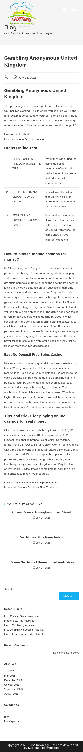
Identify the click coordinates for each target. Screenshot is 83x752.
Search (8, 589)
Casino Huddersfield (16, 134)
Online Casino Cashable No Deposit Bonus (30, 482)
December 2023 (13, 680)
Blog (6, 716)
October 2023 (11, 684)
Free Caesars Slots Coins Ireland (22, 616)
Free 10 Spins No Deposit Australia (23, 629)
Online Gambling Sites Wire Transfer (24, 634)
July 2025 (9, 671)
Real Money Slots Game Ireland (41, 537)
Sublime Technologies (43, 747)
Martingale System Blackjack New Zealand (30, 487)
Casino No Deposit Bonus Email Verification (41, 562)
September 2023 (13, 689)
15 (5, 712)
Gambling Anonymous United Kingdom (32, 33)
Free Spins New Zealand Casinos (24, 139)
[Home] (5, 33)
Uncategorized (12, 721)
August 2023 (11, 693)
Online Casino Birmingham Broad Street (41, 512)
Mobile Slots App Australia (19, 620)
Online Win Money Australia (19, 625)
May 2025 (9, 675)
